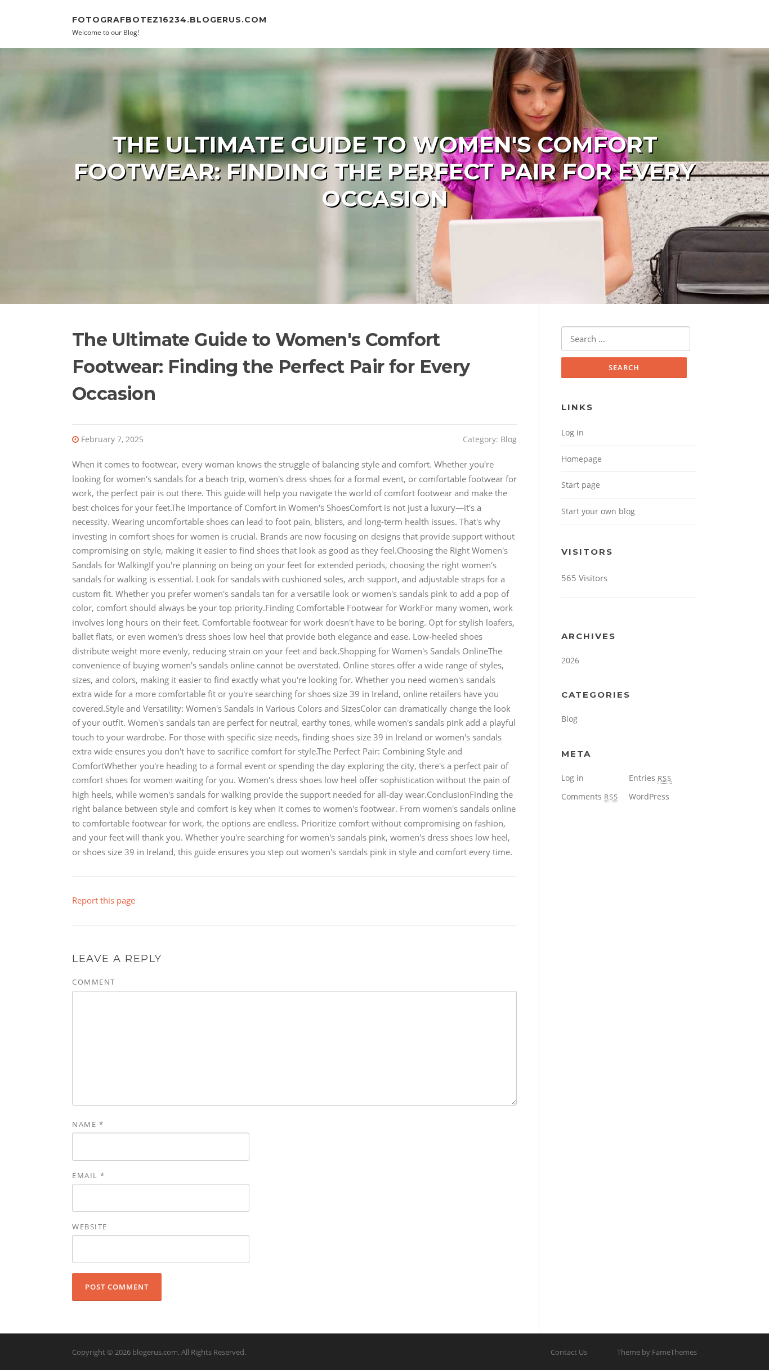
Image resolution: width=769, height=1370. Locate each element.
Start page (580, 484)
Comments (589, 796)
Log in (572, 432)
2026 (570, 660)
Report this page (103, 900)
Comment (93, 982)
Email (88, 1175)
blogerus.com (155, 1352)
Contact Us (569, 1352)
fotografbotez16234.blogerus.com (169, 19)
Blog (508, 439)
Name (88, 1124)
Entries (650, 777)
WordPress (649, 796)
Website (90, 1226)
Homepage (581, 458)
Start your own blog (598, 511)
